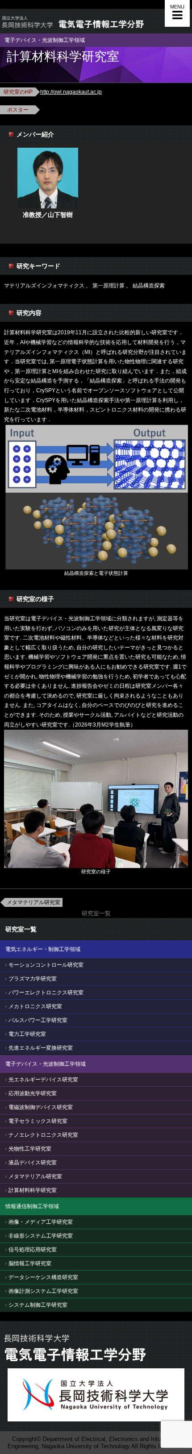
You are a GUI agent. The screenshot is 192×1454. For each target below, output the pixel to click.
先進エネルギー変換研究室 (40, 1048)
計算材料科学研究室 (32, 1190)
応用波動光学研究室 (32, 1093)
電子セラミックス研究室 (37, 1121)
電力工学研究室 (27, 1034)
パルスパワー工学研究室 (37, 1020)
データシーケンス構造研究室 (43, 1277)
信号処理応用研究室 (32, 1249)
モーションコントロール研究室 (45, 965)
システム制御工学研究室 (37, 1305)
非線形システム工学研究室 (40, 1236)
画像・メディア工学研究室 (40, 1222)
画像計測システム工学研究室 (43, 1291)
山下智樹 (60, 214)
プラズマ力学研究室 (32, 979)
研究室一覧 (96, 913)
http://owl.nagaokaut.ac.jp (71, 92)
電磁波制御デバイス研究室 (40, 1107)
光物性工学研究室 (29, 1149)
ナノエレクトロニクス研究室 (43, 1135)
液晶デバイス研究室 (32, 1162)
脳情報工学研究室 (29, 1263)
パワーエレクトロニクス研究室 (45, 992)
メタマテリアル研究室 (33, 902)
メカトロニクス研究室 (35, 1006)
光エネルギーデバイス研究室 (43, 1079)
